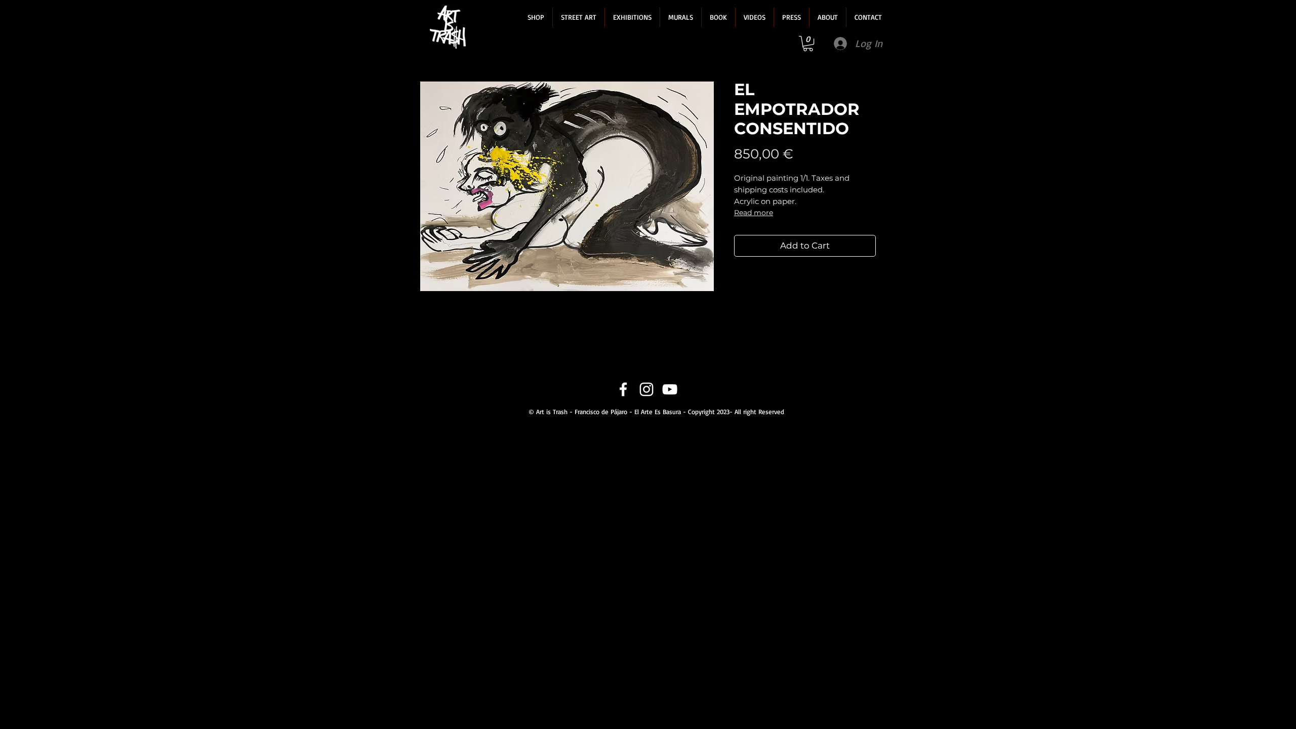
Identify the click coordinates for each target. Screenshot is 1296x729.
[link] (808, 43)
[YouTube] (670, 389)
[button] (535, 17)
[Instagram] (646, 389)
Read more (753, 212)
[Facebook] (623, 389)
